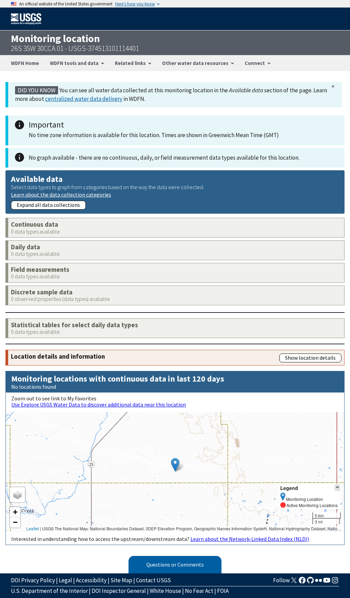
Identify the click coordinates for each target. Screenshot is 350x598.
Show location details (310, 357)
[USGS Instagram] (335, 582)
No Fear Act (199, 591)
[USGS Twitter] (294, 582)
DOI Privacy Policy (33, 580)
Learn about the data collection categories (61, 194)
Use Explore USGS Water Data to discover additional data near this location (98, 404)
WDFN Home (25, 63)
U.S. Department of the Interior (49, 591)
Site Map (121, 580)
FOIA (223, 591)
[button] (175, 465)
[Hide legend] (337, 487)
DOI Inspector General (119, 591)
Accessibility (91, 580)
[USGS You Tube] (327, 582)
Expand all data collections (48, 204)
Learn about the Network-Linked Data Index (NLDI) (249, 538)
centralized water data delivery (83, 99)
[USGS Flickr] (318, 582)
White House (165, 591)
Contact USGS (153, 580)
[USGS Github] (310, 582)
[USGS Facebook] (302, 582)
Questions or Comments (175, 564)
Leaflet (32, 528)
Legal (65, 580)
